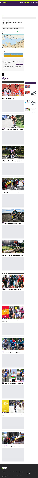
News (5, 5)
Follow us (19, 31)
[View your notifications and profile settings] (33, 2)
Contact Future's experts (14, 471)
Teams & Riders (7, 20)
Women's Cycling (13, 5)
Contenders (11, 28)
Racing (8, 5)
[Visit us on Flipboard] (24, 2)
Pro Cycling (3, 20)
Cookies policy (29, 471)
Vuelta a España (19, 17)
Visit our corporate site (28, 465)
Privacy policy (20, 471)
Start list (17, 28)
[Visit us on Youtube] (22, 2)
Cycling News (4, 24)
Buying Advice (26, 5)
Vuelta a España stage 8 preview (11, 17)
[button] (36, 2)
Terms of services (11, 66)
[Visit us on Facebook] (19, 2)
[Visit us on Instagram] (21, 2)
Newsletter (23, 31)
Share (3, 31)
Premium (18, 5)
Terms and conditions (4, 471)
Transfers (24, 17)
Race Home (3, 28)
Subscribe (27, 2)
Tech (21, 5)
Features (30, 5)
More (34, 5)
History (14, 28)
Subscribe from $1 (30, 17)
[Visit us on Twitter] (20, 2)
